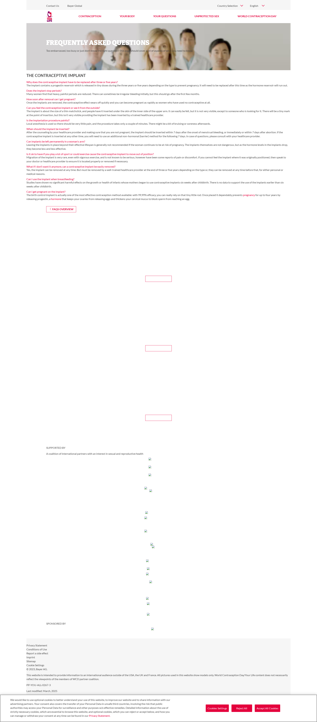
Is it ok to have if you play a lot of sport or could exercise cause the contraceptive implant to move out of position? (90, 154)
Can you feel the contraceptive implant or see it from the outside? (63, 107)
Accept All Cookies (267, 708)
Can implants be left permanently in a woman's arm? (55, 141)
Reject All (241, 708)
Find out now (159, 278)
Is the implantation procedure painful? (48, 120)
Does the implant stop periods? (44, 90)
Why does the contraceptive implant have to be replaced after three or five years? (72, 82)
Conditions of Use (36, 649)
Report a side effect (37, 653)
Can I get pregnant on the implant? (45, 191)
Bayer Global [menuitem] (74, 5)
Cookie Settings (35, 665)
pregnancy (249, 194)
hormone (56, 198)
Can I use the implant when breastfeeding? (50, 179)
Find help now (158, 417)
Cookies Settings (217, 708)
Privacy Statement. (99, 715)
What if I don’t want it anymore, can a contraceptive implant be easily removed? (70, 166)
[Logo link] (49, 16)
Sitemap (31, 661)
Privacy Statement (36, 645)
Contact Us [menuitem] (52, 5)
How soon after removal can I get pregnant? (50, 99)
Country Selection (227, 5)
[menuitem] (89, 16)
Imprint (30, 657)
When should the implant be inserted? (47, 128)
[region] (158, 708)
